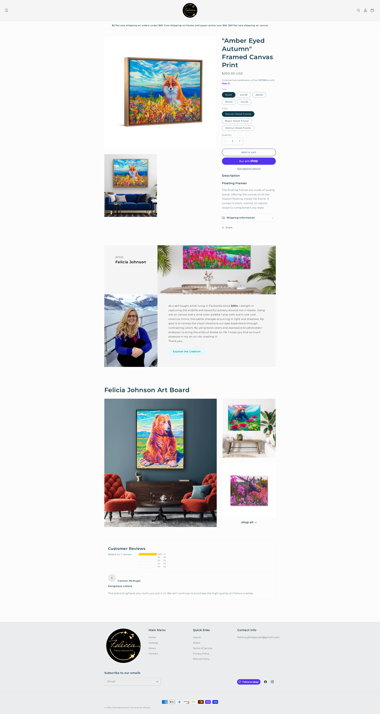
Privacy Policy (201, 653)
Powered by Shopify (141, 708)
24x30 (243, 94)
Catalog (153, 642)
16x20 (228, 94)
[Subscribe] (156, 681)
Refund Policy (201, 659)
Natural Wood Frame (238, 114)
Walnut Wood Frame (238, 128)
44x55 (244, 101)
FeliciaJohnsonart (121, 708)
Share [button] (228, 227)
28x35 (259, 94)
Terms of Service (202, 648)
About (152, 648)
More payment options (249, 168)
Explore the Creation (187, 351)
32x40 (229, 101)
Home (152, 637)
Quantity (227, 135)
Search (197, 637)
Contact (153, 653)
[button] (6, 10)
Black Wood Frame (237, 121)
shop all (247, 522)
